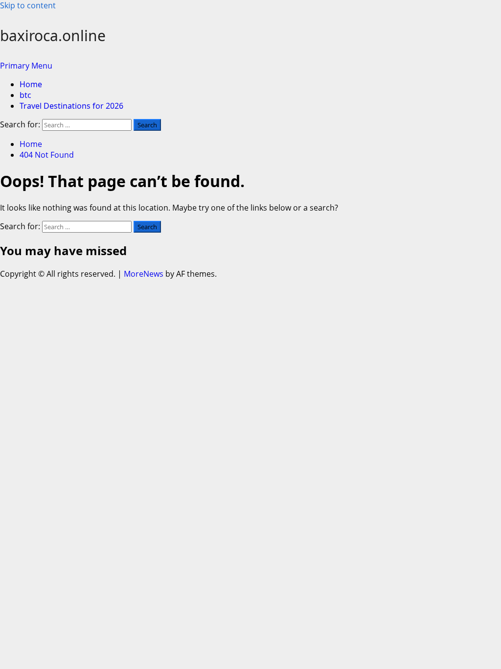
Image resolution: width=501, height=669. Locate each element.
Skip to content (28, 5)
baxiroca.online (53, 35)
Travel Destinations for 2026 (71, 105)
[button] (26, 65)
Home (31, 84)
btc (25, 95)
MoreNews (143, 273)
